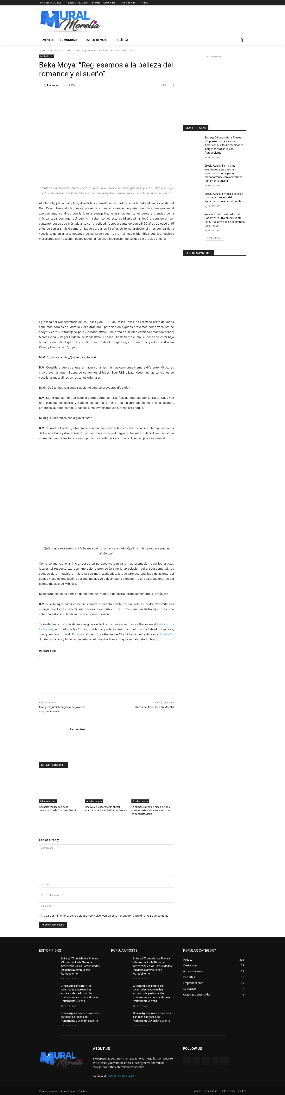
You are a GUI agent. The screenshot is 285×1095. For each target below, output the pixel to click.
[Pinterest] (85, 95)
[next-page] (47, 823)
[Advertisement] (215, 83)
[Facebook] (222, 3)
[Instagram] (227, 3)
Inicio (42, 50)
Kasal (81, 634)
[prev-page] (41, 823)
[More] (103, 95)
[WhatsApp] (94, 95)
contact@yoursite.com (122, 1075)
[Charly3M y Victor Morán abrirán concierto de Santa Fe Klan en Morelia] (106, 788)
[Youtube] (244, 3)
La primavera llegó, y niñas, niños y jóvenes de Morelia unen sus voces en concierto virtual (151, 810)
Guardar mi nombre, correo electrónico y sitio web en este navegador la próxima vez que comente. (106, 915)
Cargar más (213, 237)
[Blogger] (187, 1061)
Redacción (53, 85)
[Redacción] (41, 85)
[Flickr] (206, 1061)
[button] (241, 40)
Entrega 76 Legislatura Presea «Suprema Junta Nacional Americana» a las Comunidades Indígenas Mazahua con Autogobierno (224, 145)
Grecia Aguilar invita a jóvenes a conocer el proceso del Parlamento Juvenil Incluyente (224, 197)
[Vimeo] (238, 3)
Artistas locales (56, 50)
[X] (233, 3)
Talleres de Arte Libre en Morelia (153, 707)
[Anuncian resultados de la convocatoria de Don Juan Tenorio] (60, 788)
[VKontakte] (225, 1061)
